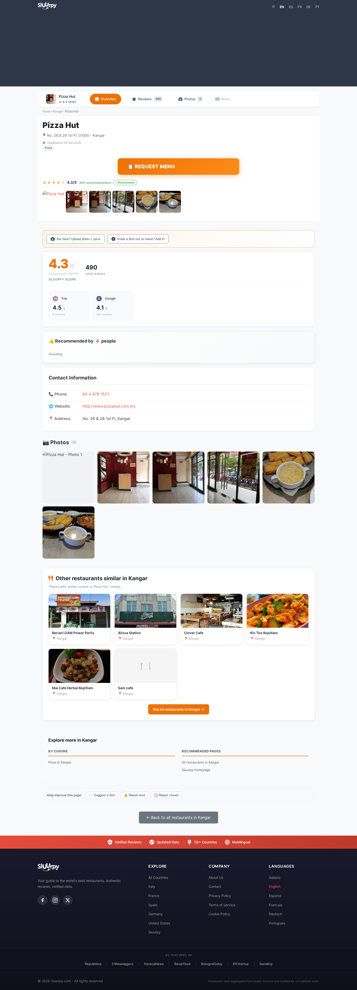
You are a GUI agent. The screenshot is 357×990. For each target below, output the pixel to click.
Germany (155, 914)
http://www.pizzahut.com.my (109, 406)
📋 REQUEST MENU (151, 166)
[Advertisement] (178, 48)
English (274, 886)
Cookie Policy (219, 914)
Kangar (58, 111)
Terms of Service (222, 905)
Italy (151, 886)
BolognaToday (211, 964)
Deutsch (275, 914)
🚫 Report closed (166, 795)
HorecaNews (154, 964)
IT (273, 7)
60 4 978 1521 (96, 394)
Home (46, 111)
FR (300, 7)
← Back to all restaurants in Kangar (178, 817)
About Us (216, 877)
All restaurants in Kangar (200, 762)
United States (159, 923)
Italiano (274, 877)
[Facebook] (42, 900)
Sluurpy (154, 932)
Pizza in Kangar (59, 762)
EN (282, 7)
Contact (215, 886)
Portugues (277, 923)
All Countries (158, 877)
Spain (152, 905)
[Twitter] (68, 900)
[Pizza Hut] (53, 202)
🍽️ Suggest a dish (102, 795)
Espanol (275, 896)
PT (317, 7)
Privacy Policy (220, 896)
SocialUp (265, 964)
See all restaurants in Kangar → (178, 709)
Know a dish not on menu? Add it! (141, 239)
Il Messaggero (122, 964)
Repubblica (93, 964)
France (153, 896)
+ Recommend (125, 182)
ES (291, 7)
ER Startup (241, 964)
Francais (275, 905)
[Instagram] (55, 900)
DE (308, 7)
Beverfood (182, 964)
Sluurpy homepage (196, 770)
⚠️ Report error (134, 795)
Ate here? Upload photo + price (78, 239)
